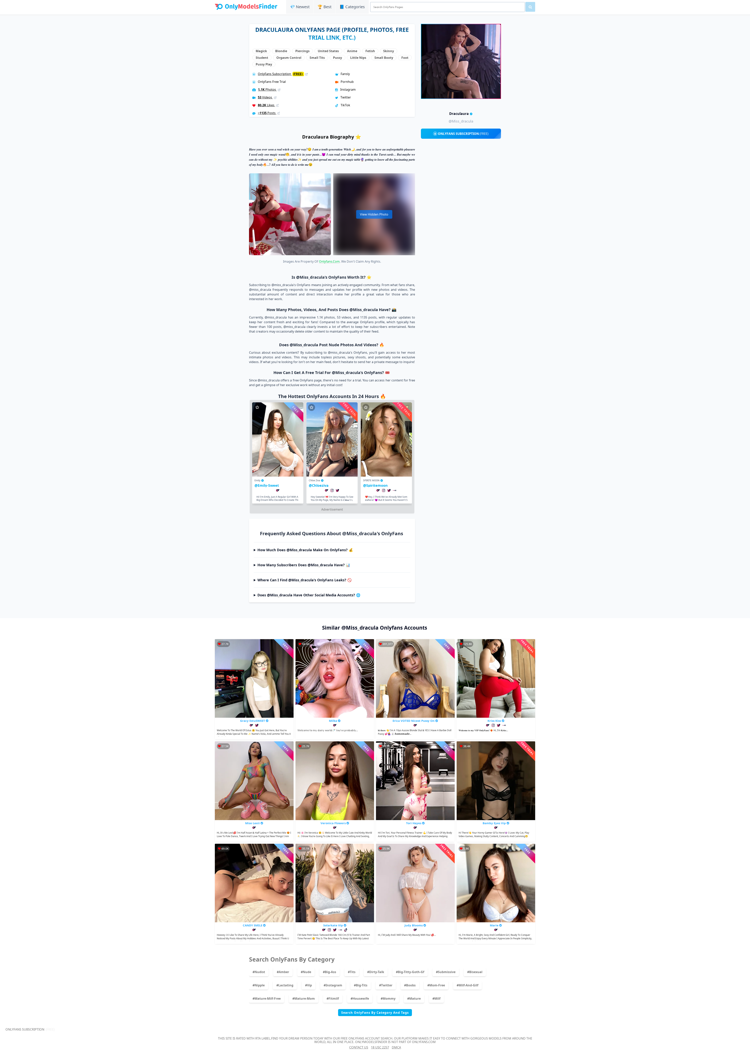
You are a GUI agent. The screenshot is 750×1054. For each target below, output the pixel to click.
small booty (383, 57)
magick (261, 51)
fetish (370, 51)
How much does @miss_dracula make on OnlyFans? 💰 (305, 550)
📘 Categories (352, 6)
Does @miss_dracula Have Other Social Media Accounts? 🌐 (308, 595)
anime (352, 51)
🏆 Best (324, 6)
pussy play (264, 64)
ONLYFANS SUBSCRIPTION (463, 134)
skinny (388, 51)
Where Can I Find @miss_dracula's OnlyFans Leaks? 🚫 (304, 580)
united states (328, 51)
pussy (337, 57)
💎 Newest (300, 6)
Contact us (358, 1047)
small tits (317, 57)
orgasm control (288, 57)
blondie (281, 51)
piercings (302, 51)
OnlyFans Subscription (280, 74)
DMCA (396, 1047)
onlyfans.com (329, 261)
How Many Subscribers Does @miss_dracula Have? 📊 (303, 565)
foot (404, 57)
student (262, 57)
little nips (358, 57)
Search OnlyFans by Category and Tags (375, 1012)
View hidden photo (374, 214)
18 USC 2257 (380, 1047)
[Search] (530, 7)
